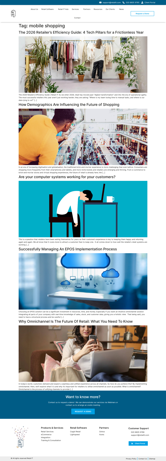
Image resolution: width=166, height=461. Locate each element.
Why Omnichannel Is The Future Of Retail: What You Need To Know (76, 321)
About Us (34, 9)
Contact (77, 18)
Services (75, 9)
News (121, 9)
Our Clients (110, 9)
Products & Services (52, 427)
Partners (86, 9)
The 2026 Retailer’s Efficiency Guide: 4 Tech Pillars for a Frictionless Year (81, 32)
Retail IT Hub (63, 9)
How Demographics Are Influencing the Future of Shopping (69, 104)
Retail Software (47, 9)
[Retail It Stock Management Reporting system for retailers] (20, 437)
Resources (98, 9)
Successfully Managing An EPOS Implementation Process (68, 249)
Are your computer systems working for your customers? (67, 177)
